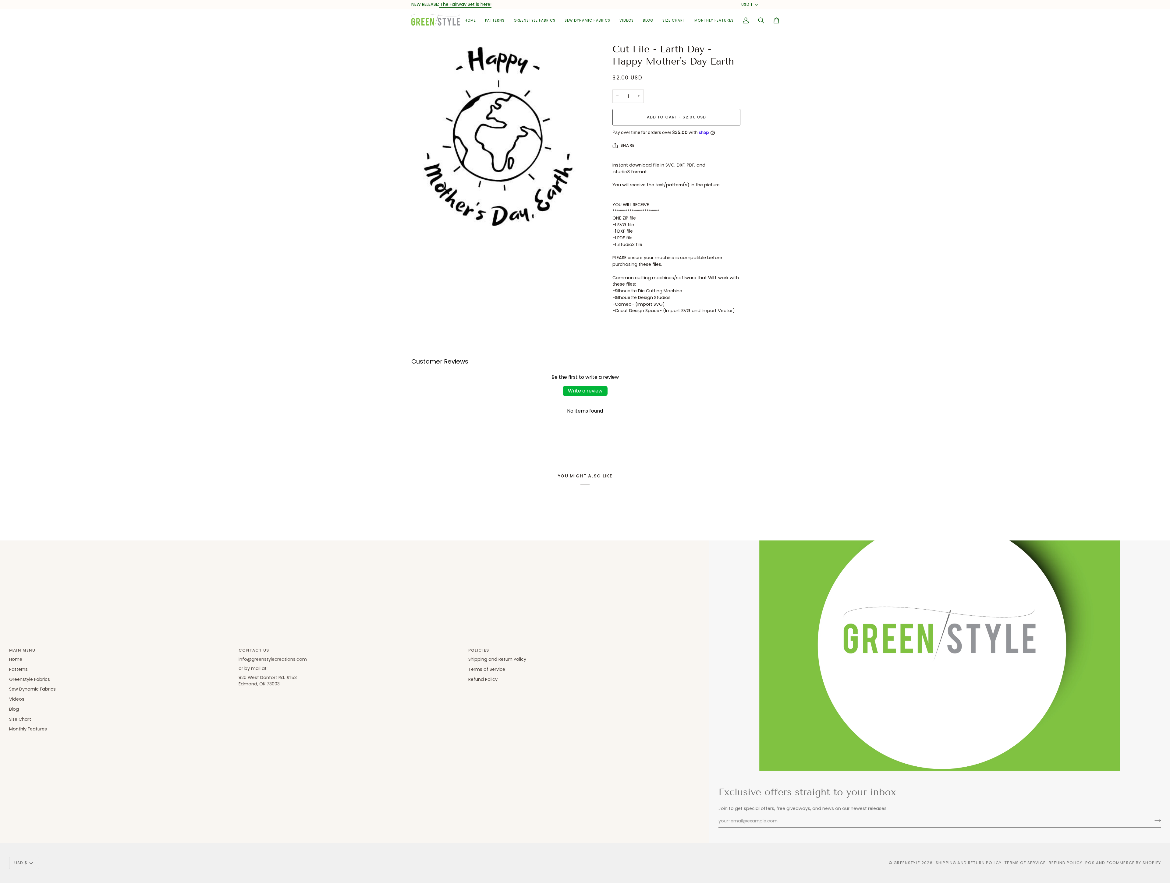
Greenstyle (907, 863)
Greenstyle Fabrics (29, 679)
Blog (14, 709)
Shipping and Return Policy (497, 659)
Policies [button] (478, 650)
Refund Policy (483, 679)
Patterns (18, 669)
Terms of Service (486, 669)
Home (15, 659)
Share (627, 145)
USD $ (747, 4)
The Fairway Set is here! (465, 4)
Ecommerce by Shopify (1134, 863)
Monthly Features (28, 729)
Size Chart (20, 719)
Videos (16, 699)
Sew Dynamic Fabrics (32, 689)
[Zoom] (422, 221)
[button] (494, 20)
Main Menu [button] (22, 650)
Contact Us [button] (254, 650)
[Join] (1156, 820)
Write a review (585, 390)
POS (1090, 863)
